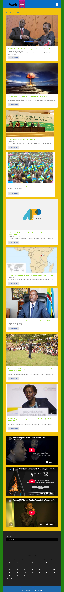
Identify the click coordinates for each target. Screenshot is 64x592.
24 (25, 572)
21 (54, 569)
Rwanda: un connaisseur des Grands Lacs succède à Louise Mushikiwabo (30, 321)
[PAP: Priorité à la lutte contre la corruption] (30, 123)
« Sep (7, 578)
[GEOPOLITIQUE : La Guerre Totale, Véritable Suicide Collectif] (32, 78)
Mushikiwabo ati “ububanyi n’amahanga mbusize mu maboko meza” (29, 49)
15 (9, 569)
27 (46, 572)
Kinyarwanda (17, 51)
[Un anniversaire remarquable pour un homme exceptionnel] (30, 167)
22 (9, 572)
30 (17, 575)
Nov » (12, 578)
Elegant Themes (29, 587)
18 (32, 569)
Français (16, 99)
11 (32, 566)
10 (25, 566)
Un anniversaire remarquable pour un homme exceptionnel (26, 186)
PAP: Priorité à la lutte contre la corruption (22, 139)
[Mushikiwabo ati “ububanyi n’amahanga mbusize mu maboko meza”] (32, 30)
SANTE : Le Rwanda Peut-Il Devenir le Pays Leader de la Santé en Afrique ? (32, 275)
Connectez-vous (26, 590)
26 (39, 572)
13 (46, 566)
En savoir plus (13, 58)
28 (54, 572)
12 (39, 566)
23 (17, 572)
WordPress (42, 587)
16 (17, 569)
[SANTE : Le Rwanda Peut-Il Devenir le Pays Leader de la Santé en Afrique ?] (31, 260)
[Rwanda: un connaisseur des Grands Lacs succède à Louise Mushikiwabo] (32, 303)
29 (9, 575)
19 (39, 569)
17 (25, 569)
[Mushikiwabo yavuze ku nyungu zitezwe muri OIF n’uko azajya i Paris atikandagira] (32, 400)
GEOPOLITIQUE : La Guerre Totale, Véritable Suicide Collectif (27, 96)
